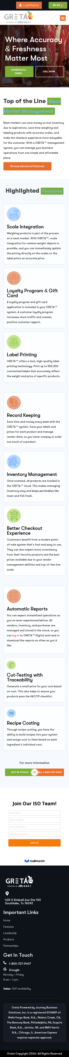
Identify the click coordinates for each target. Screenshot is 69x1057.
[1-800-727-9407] (4, 962)
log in (15, 635)
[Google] (4, 969)
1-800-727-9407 (20, 963)
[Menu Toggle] (63, 18)
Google (14, 970)
